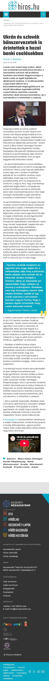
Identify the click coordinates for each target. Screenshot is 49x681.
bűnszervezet (12, 464)
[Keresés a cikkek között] (43, 14)
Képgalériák (8, 588)
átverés (12, 459)
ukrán (35, 467)
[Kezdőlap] (24, 6)
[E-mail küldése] (43, 671)
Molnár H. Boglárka (12, 59)
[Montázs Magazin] (10, 639)
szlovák (8, 467)
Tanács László (22, 467)
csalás (25, 464)
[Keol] (7, 634)
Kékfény (7, 20)
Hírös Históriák (10, 553)
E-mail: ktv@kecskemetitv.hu (17, 609)
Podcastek (8, 592)
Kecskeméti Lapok (12, 549)
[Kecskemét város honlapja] (15, 624)
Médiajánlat (8, 664)
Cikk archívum (10, 581)
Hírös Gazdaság (10, 556)
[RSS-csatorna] (35, 671)
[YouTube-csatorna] (39, 671)
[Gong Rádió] (6, 629)
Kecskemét (37, 464)
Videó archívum (10, 585)
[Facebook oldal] (30, 671)
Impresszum (9, 667)
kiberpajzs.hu (11, 419)
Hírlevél (6, 596)
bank (31, 461)
